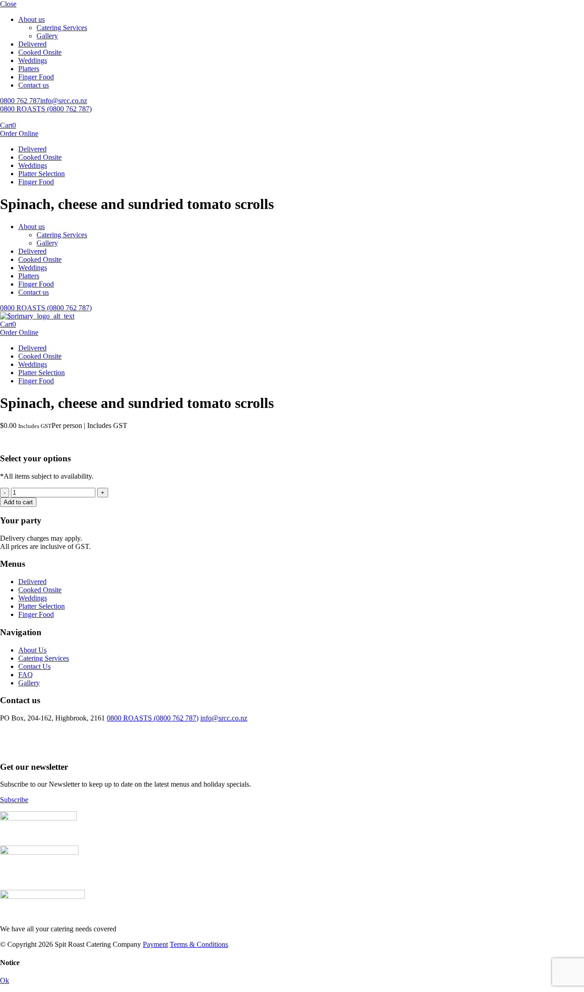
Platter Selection (41, 174)
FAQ (25, 675)
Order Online (19, 133)
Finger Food (36, 77)
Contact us (33, 85)
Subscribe (14, 800)
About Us (32, 650)
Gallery (47, 36)
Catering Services (61, 27)
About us (31, 19)
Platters (28, 69)
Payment (155, 944)
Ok (4, 980)
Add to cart (18, 502)
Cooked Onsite (40, 52)
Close (8, 4)
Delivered (32, 44)
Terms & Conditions (199, 944)
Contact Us (34, 666)
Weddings (32, 60)
